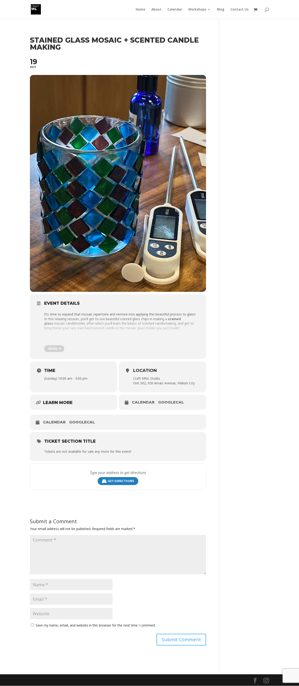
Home (140, 9)
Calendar (174, 9)
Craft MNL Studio (146, 378)
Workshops (197, 9)
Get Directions (121, 481)
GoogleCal (171, 402)
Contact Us (239, 9)
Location (145, 370)
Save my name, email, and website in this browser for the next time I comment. (96, 625)
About (156, 9)
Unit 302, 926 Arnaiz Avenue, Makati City (164, 383)
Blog (220, 9)
